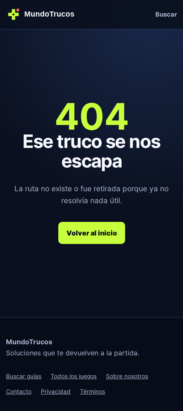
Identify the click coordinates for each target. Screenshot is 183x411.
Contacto (18, 391)
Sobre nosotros (127, 376)
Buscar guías (23, 376)
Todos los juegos (74, 376)
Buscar (166, 14)
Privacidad (56, 391)
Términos (92, 391)
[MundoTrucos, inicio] (43, 14)
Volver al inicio (91, 233)
